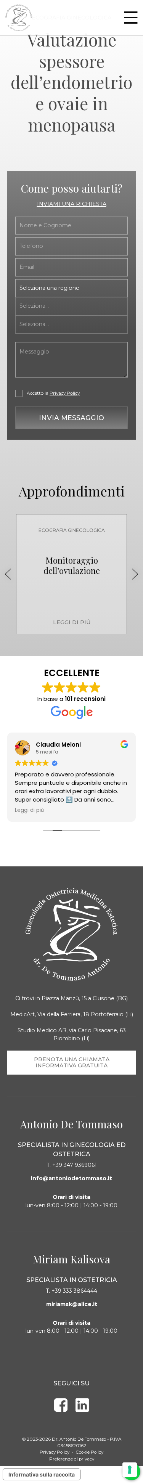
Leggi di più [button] (29, 810)
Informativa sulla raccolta (41, 1474)
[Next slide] (135, 574)
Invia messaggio (71, 418)
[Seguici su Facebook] (60, 1405)
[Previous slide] (8, 574)
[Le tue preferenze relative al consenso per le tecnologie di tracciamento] (129, 1469)
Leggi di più (71, 622)
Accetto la (53, 393)
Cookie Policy (89, 1452)
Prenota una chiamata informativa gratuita (71, 1062)
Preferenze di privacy (71, 1459)
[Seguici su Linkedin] (82, 1405)
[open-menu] (131, 18)
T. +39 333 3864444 (71, 1290)
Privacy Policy (65, 393)
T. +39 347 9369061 (72, 1165)
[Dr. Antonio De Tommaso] (18, 17)
